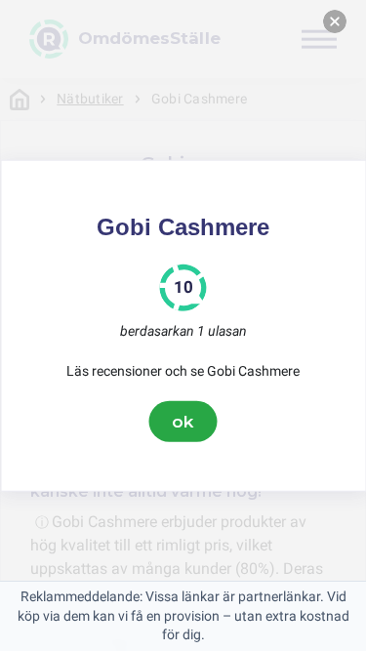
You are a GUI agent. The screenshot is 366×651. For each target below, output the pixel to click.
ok (183, 420)
